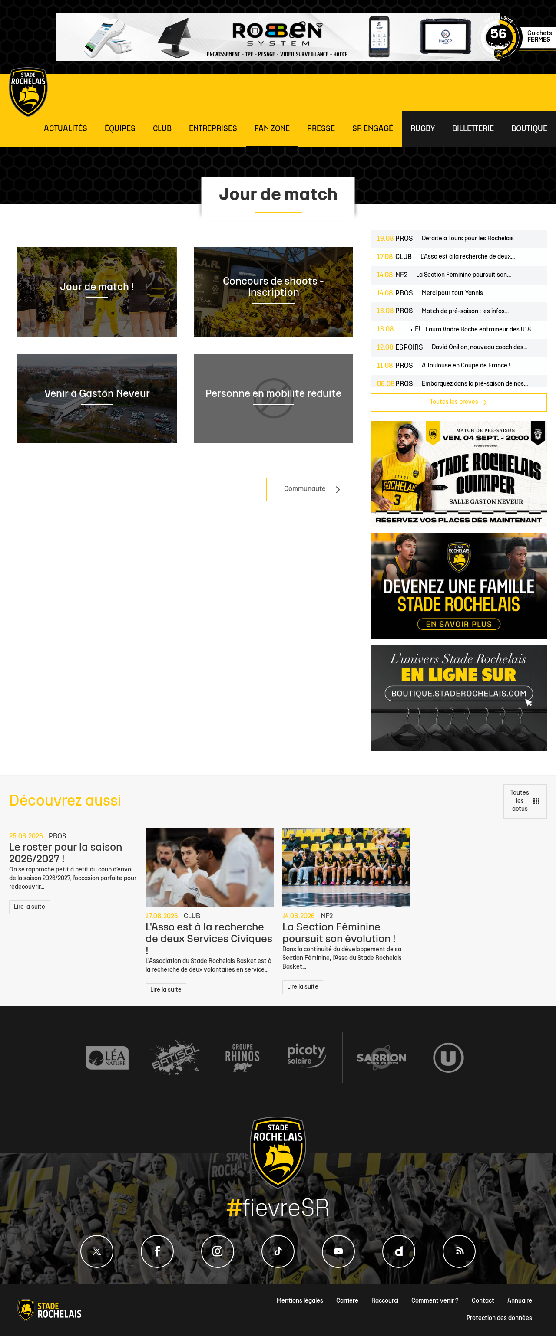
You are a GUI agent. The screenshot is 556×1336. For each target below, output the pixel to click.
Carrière (347, 1301)
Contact (483, 1301)
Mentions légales (300, 1301)
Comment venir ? (435, 1301)
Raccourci (384, 1301)
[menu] (65, 129)
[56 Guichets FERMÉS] (517, 59)
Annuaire (519, 1301)
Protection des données (499, 1318)
